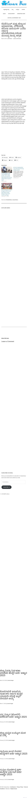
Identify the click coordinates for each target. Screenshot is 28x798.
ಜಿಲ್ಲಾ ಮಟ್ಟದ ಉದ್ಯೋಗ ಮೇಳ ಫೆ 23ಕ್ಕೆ (13, 734)
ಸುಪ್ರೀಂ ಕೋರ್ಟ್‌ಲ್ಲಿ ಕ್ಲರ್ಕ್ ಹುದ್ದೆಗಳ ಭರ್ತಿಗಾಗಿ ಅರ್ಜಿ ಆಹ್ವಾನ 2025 (11, 772)
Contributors (13, 787)
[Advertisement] (14, 57)
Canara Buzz (14, 3)
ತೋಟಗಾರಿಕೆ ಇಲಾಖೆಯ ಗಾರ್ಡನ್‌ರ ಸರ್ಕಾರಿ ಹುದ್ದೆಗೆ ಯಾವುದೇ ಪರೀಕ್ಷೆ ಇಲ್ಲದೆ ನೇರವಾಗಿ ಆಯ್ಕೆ (11, 695)
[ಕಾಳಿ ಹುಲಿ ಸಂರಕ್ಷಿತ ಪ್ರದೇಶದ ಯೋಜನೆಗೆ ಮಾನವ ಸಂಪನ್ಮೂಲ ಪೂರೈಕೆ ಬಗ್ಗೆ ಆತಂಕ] (19, 172)
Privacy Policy (20, 787)
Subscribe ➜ (6, 487)
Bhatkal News (9, 199)
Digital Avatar (14, 788)
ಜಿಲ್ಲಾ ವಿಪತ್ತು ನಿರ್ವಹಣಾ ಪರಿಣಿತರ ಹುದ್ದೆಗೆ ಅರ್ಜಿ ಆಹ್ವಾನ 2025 (13, 673)
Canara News (15, 199)
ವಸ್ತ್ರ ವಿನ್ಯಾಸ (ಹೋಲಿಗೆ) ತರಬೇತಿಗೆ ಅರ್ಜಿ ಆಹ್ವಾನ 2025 (13, 715)
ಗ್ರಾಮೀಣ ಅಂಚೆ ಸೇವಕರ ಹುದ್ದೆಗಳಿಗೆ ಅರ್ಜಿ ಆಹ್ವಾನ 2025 (13, 752)
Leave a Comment (17, 38)
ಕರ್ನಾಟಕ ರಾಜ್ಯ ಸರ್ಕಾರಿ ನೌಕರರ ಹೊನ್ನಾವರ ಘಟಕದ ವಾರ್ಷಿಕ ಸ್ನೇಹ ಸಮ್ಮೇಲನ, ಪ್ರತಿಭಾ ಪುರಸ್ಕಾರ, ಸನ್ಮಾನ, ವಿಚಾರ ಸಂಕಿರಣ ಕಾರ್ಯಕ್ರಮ (6, 192)
